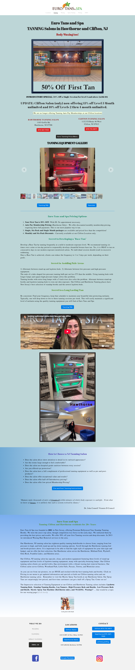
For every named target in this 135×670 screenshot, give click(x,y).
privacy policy (103, 642)
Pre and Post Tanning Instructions (67, 488)
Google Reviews (67, 658)
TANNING (35, 634)
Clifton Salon (71, 630)
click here (42, 592)
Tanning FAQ (43, 205)
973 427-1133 (43, 130)
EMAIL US (35, 645)
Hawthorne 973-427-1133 (103, 635)
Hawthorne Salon (71, 640)
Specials (91, 205)
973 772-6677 (91, 129)
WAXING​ (35, 629)
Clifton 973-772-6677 (103, 628)
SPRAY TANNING (35, 639)
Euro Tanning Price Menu (67, 137)
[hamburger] (12, 2)
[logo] (67, 5)
